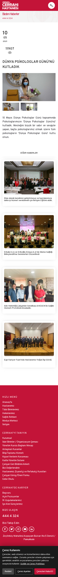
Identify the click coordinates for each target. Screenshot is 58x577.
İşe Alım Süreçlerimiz (12, 503)
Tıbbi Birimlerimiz (10, 409)
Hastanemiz (8, 405)
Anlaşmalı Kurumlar (12, 449)
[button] (51, 5)
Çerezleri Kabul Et (45, 571)
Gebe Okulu (8, 478)
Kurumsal (7, 437)
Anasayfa (7, 401)
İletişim (5, 424)
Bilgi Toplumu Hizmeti (13, 452)
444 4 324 (10, 516)
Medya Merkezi (10, 420)
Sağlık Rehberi (9, 416)
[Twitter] (11, 529)
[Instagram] (18, 529)
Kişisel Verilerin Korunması (15, 456)
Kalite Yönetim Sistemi (13, 460)
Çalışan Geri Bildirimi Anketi (15, 464)
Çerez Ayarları (24, 571)
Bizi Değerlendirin (11, 467)
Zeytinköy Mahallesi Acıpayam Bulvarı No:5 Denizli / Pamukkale (29, 537)
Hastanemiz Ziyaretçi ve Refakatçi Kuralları (24, 471)
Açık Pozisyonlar (10, 496)
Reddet (8, 571)
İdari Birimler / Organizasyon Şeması (20, 441)
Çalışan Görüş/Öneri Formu (15, 475)
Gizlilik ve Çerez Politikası (32, 563)
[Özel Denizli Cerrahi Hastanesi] (10, 5)
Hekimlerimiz (8, 413)
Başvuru (6, 492)
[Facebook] (5, 529)
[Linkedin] (31, 529)
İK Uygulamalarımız (12, 500)
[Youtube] (25, 529)
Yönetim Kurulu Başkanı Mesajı (17, 445)
